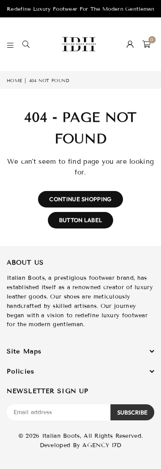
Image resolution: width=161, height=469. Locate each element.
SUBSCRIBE (132, 412)
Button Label (80, 220)
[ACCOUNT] (130, 44)
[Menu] (10, 44)
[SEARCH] (26, 44)
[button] (146, 44)
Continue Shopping (80, 199)
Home (14, 80)
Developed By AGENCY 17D (81, 445)
